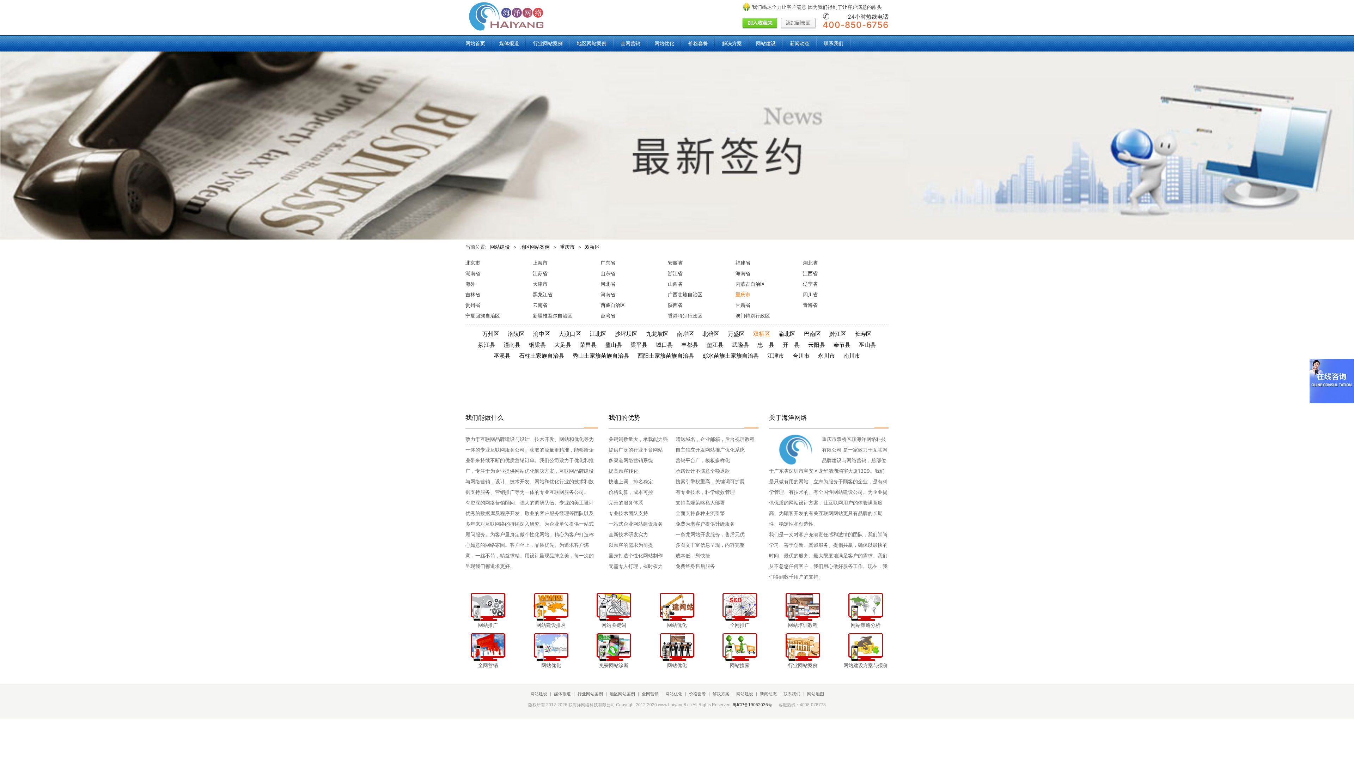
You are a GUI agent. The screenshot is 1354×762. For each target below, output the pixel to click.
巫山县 (867, 344)
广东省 (607, 263)
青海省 (810, 305)
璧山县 (613, 344)
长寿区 (863, 333)
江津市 (775, 355)
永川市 (826, 355)
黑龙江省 (543, 294)
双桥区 (592, 247)
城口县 (664, 344)
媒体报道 (509, 43)
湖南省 (472, 273)
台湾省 (607, 316)
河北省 (607, 284)
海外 (470, 284)
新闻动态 (800, 43)
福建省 (743, 263)
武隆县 (740, 344)
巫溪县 (502, 355)
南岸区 (685, 333)
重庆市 (567, 247)
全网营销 (630, 43)
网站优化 (664, 43)
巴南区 (812, 333)
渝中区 (541, 333)
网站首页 (475, 43)
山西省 (675, 284)
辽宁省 (810, 284)
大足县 (562, 344)
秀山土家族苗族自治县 (601, 355)
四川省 (810, 294)
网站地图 (815, 693)
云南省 (540, 305)
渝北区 (787, 333)
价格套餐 (698, 43)
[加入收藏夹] (759, 23)
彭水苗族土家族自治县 (730, 355)
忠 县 (765, 344)
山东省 (607, 273)
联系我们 (833, 43)
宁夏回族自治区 (482, 316)
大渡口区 (570, 333)
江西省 (810, 273)
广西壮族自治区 (685, 294)
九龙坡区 (657, 333)
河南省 (607, 294)
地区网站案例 (591, 43)
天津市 (540, 284)
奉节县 (842, 344)
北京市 (472, 263)
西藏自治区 (612, 305)
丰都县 (689, 344)
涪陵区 (516, 333)
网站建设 (766, 43)
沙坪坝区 (626, 333)
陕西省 (675, 305)
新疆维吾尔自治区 (552, 316)
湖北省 (810, 263)
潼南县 (512, 344)
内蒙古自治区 (750, 284)
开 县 (791, 344)
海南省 (743, 273)
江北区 (598, 333)
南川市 (851, 355)
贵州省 (472, 305)
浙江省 (675, 273)
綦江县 (486, 344)
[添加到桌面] (798, 23)
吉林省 (472, 294)
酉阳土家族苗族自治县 (666, 355)
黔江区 (837, 333)
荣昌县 (588, 344)
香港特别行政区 (685, 316)
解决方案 (732, 43)
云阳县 (816, 344)
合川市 (801, 355)
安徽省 (675, 263)
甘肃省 (743, 305)
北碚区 (710, 333)
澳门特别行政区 (753, 316)
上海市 (540, 263)
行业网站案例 (548, 43)
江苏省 (540, 273)
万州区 (490, 333)
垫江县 (715, 344)
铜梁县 (537, 344)
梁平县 (638, 344)
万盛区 (736, 333)
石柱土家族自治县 (541, 355)
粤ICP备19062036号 (752, 704)
